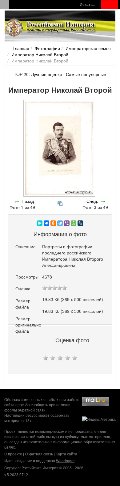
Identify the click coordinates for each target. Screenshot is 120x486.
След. (92, 201)
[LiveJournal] (80, 223)
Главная (21, 48)
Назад (28, 201)
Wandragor (65, 460)
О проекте (13, 453)
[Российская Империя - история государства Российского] (51, 27)
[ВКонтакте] (46, 223)
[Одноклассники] (53, 223)
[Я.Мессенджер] (39, 223)
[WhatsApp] (73, 223)
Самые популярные (86, 74)
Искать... (87, 4)
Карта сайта (66, 453)
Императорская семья (88, 48)
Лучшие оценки (46, 74)
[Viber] (67, 223)
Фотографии (47, 48)
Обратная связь (39, 453)
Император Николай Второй (39, 54)
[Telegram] (60, 223)
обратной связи (32, 409)
